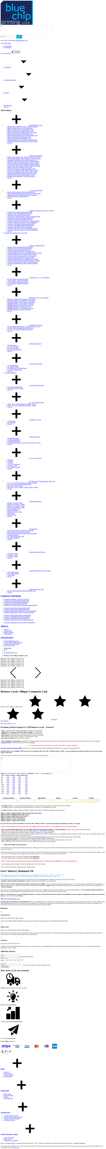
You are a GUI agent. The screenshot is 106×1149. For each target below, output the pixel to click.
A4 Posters (10, 459)
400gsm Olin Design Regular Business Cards (19, 137)
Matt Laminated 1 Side (23, 773)
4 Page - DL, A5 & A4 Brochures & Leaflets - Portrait (21, 404)
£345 (8, 780)
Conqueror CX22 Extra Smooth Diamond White (20, 247)
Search (19, 36)
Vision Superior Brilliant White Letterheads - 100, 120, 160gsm (23, 158)
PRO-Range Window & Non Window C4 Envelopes (21, 302)
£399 (13, 782)
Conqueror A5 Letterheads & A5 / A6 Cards (15, 233)
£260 (13, 777)
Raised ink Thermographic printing (43, 829)
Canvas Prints (10, 575)
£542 (8, 788)
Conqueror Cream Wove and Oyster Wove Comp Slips (21, 256)
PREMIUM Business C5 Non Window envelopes (20, 308)
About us (6, 92)
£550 (13, 786)
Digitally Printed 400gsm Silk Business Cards (19, 138)
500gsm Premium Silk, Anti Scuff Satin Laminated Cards (22, 140)
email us (23, 853)
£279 (8, 779)
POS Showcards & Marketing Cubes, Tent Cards (42, 481)
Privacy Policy (8, 1139)
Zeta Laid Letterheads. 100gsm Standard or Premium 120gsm (23, 164)
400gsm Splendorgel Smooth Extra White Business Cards (22, 135)
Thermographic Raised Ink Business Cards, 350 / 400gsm (22, 141)
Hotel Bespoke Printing (35, 501)
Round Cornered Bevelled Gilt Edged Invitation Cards (21, 591)
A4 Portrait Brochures (13, 438)
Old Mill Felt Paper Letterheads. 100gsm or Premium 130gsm (23, 161)
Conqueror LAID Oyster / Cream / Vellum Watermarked (22, 228)
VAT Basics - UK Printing (11, 1140)
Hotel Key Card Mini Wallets (15, 503)
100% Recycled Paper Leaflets (15, 388)
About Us (6, 629)
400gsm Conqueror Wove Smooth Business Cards (20, 129)
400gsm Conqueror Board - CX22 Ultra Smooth (20, 128)
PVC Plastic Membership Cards (15, 536)
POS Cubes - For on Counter (15, 486)
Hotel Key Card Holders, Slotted (15, 507)
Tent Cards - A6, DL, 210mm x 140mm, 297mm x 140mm (22, 487)
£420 (26, 777)
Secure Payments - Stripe (9, 1134)
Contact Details (8, 631)
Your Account (7, 46)
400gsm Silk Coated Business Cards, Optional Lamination (22, 126)
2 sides (42, 773)
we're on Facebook (6, 53)
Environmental (8, 634)
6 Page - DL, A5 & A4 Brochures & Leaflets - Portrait (21, 405)
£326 (19, 777)
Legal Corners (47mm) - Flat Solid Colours (18, 532)
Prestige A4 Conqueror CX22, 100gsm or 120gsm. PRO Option (24, 157)
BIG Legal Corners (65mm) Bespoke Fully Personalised (22, 533)
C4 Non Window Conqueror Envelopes (17, 283)
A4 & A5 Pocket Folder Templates (13, 642)
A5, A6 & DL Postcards (10, 372)
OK (18, 1147)
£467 (13, 784)
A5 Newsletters (11, 422)
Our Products (7, 67)
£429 (19, 782)
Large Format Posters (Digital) (37, 552)
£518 (26, 782)
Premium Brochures (34, 437)
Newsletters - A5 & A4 (35, 419)
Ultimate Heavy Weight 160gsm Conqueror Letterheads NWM (23, 216)
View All (9, 143)
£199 (8, 777)
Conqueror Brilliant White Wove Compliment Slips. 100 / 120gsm (24, 253)
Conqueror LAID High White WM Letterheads (19, 227)
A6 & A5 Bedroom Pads (13, 509)
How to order (7, 1094)
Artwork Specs (8, 105)
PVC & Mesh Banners (13, 572)
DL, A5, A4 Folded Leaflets (36, 402)
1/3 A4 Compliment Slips (35, 190)
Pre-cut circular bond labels (14, 349)
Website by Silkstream (79, 1143)
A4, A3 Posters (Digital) (13, 467)
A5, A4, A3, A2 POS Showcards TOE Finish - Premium (22, 483)
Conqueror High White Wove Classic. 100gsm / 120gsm (22, 254)
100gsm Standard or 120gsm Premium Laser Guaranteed (22, 195)
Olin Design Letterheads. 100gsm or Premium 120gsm (21, 169)
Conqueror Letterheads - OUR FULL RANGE (41, 210)
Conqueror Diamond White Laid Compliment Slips (20, 257)
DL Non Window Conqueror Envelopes (17, 279)
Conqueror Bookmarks (13, 538)
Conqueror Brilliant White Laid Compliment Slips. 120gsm (22, 259)
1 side (37, 773)
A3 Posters (10, 461)
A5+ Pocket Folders (12, 365)
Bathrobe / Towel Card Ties (14, 512)
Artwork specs (5, 1112)
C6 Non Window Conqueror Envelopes (17, 280)
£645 (26, 790)
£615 (13, 791)
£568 (19, 784)
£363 (8, 782)
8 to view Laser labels (13, 348)
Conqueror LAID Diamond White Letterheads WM (20, 224)
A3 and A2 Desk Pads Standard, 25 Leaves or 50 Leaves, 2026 (23, 326)
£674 (26, 791)
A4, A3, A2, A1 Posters (35, 458)
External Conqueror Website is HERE (11, 748)
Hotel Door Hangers (12, 510)
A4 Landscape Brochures (14, 440)
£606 (19, 788)
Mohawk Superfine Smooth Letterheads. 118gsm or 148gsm (23, 163)
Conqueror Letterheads (10, 80)
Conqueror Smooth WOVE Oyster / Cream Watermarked (22, 222)
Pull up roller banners (12, 573)
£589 (26, 786)
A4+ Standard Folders (13, 366)
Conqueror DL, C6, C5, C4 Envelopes (39, 277)
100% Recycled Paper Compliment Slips (18, 196)
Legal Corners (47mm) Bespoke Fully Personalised (20, 530)
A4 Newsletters (11, 421)
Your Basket (7, 47)
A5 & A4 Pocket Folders (35, 364)
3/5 (15, 960)
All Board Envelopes (12, 535)
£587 (19, 786)
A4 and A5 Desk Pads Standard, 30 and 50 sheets (20, 328)
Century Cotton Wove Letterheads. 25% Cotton (19, 167)
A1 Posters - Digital (12, 555)
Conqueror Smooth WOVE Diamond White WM (20, 218)
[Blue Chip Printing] (17, 24)
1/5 (7, 960)
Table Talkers (10, 513)
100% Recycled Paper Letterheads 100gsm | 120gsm (21, 175)
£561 (8, 790)
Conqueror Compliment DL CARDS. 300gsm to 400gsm (22, 263)
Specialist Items (33, 529)
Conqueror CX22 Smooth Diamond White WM (19, 212)
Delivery (6, 1097)
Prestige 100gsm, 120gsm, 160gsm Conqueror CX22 (21, 192)
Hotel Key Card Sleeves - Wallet (15, 504)
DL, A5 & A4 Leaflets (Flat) (14, 387)
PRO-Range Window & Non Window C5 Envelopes (21, 300)
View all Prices (5, 721)
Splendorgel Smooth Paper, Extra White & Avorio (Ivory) (22, 160)
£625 (19, 790)
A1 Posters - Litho (12, 465)
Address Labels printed (35, 343)
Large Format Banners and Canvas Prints (40, 570)
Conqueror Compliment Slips (36, 245)
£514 (8, 786)
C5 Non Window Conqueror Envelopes (17, 282)
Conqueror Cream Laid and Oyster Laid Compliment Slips (22, 262)
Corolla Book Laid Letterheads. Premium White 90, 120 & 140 (23, 166)
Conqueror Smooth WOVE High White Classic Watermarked (23, 221)
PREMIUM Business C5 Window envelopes (19, 309)
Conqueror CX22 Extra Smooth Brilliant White (19, 248)
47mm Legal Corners (9, 645)
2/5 (11, 960)
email (48, 885)
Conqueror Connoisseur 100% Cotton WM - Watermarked (22, 230)
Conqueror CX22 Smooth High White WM (18, 215)
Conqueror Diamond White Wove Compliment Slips (21, 251)
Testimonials (5, 1091)
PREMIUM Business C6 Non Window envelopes (20, 303)
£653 (19, 791)
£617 (26, 788)
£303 (13, 779)
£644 (13, 793)
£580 (26, 784)
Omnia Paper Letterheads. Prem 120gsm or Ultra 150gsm (22, 172)
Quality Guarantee (9, 632)
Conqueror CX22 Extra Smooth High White (18, 250)
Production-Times (8, 1095)
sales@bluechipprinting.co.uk (41, 837)
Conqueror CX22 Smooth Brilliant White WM (19, 213)
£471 (26, 780)
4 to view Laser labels (13, 346)
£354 (19, 779)
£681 (19, 793)
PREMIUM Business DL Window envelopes (19, 306)
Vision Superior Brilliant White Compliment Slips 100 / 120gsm (24, 193)
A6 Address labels (12, 345)
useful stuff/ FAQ (8, 1098)
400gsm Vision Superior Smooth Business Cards (20, 134)
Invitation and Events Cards (36, 589)
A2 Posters (10, 462)
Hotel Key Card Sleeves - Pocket (16, 506)
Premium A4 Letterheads (35, 155)
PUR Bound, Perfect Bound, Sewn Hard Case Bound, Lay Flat (23, 442)
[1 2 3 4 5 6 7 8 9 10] (51, 773)
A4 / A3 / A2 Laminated (13, 464)
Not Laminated (11, 773)
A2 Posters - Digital (12, 553)
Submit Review (5, 966)
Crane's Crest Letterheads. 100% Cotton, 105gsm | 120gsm (22, 170)
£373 (13, 780)
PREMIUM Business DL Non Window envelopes (20, 305)
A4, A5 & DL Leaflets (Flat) (36, 385)
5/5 (22, 960)
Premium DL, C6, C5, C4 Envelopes (39, 297)
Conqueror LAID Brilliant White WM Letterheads (20, 225)
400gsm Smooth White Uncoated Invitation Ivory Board (22, 132)
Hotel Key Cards (11, 515)
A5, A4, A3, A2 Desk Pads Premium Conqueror (20, 329)
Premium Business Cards (35, 125)
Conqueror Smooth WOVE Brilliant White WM (19, 219)
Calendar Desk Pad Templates (12, 644)
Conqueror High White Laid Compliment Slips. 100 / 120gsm (23, 260)
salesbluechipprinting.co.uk (20, 40)
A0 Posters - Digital (12, 556)
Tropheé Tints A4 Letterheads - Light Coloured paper (21, 176)
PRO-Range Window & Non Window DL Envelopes (21, 299)
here (15, 1147)
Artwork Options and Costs (11, 641)
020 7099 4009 (7, 43)
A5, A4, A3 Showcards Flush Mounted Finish (19, 484)
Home (5, 649)
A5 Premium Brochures (13, 441)
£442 (26, 779)
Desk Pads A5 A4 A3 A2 (35, 325)
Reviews (6, 107)
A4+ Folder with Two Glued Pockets (17, 368)
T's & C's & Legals (9, 1137)
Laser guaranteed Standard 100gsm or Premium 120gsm (22, 173)
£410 (19, 780)
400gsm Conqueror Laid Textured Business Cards (20, 131)
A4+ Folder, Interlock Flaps (14, 369)
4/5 (18, 960)
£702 (26, 793)
